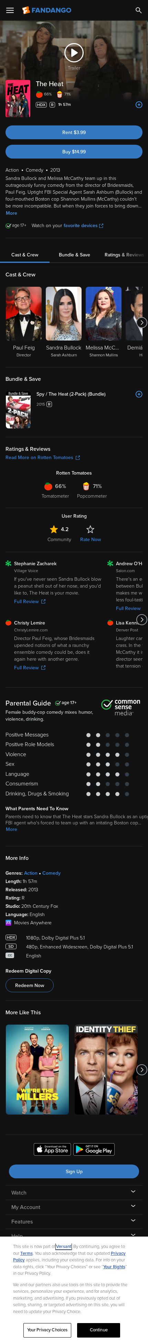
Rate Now (90, 539)
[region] (74, 1289)
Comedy (51, 873)
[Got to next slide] (141, 322)
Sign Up (74, 1172)
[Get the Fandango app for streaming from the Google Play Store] (94, 1150)
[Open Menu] (10, 10)
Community (59, 539)
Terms (26, 1253)
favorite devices (81, 225)
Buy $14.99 (74, 152)
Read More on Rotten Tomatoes (39, 457)
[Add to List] (139, 104)
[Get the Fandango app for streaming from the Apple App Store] (52, 1150)
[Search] (138, 10)
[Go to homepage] (47, 10)
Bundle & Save (74, 255)
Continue (99, 1330)
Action (31, 873)
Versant (63, 1246)
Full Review (26, 602)
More (11, 213)
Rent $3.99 (74, 132)
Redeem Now (29, 985)
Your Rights (114, 1267)
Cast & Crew (24, 255)
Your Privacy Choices (47, 1330)
